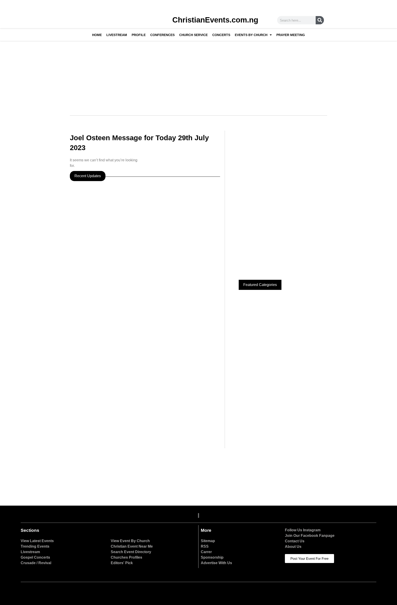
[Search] (320, 20)
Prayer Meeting (290, 35)
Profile (139, 35)
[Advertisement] (198, 75)
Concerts (221, 35)
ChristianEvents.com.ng (215, 20)
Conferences (162, 35)
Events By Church (251, 35)
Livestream (116, 35)
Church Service (193, 35)
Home (97, 35)
